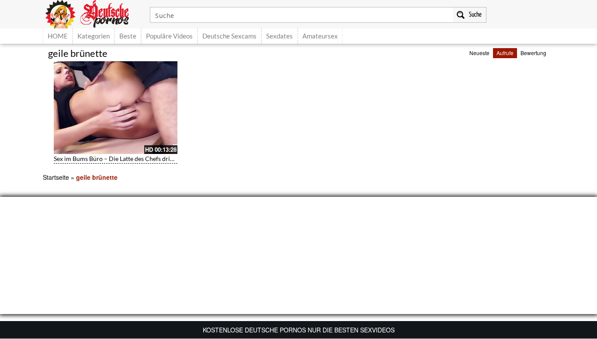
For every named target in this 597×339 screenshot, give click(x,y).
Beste (127, 36)
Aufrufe (505, 52)
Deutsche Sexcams (229, 36)
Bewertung (533, 52)
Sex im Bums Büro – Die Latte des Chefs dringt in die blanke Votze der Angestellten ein (170, 158)
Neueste (479, 52)
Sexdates (279, 36)
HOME (58, 36)
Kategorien (93, 36)
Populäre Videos (169, 36)
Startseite (56, 177)
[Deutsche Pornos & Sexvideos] (93, 13)
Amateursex (320, 36)
